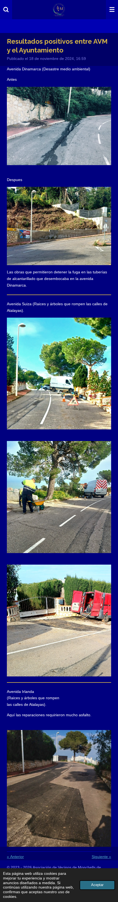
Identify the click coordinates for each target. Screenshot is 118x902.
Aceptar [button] (97, 885)
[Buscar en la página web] (6, 9)
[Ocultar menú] (112, 9)
